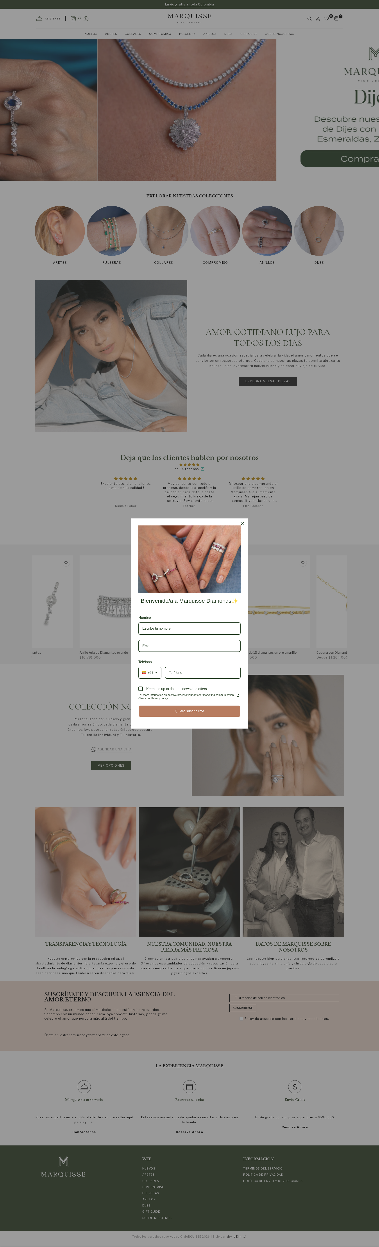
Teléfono (145, 662)
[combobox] (149, 673)
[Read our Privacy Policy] (238, 695)
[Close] (242, 523)
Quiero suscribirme (189, 711)
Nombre (144, 618)
